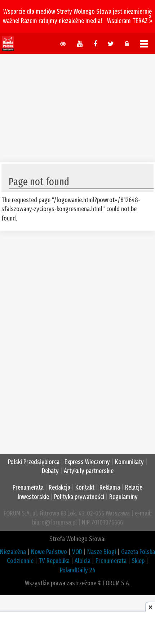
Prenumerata (28, 487)
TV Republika (54, 561)
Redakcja (59, 487)
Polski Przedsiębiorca (33, 462)
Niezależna (13, 552)
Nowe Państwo (49, 552)
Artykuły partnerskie (89, 471)
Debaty (50, 471)
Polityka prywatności (79, 497)
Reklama (109, 487)
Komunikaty (129, 462)
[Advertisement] (77, 105)
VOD (77, 552)
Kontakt (84, 487)
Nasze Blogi (101, 552)
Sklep (138, 561)
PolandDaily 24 (78, 570)
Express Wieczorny (87, 462)
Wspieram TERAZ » (129, 21)
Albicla (82, 561)
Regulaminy (123, 497)
